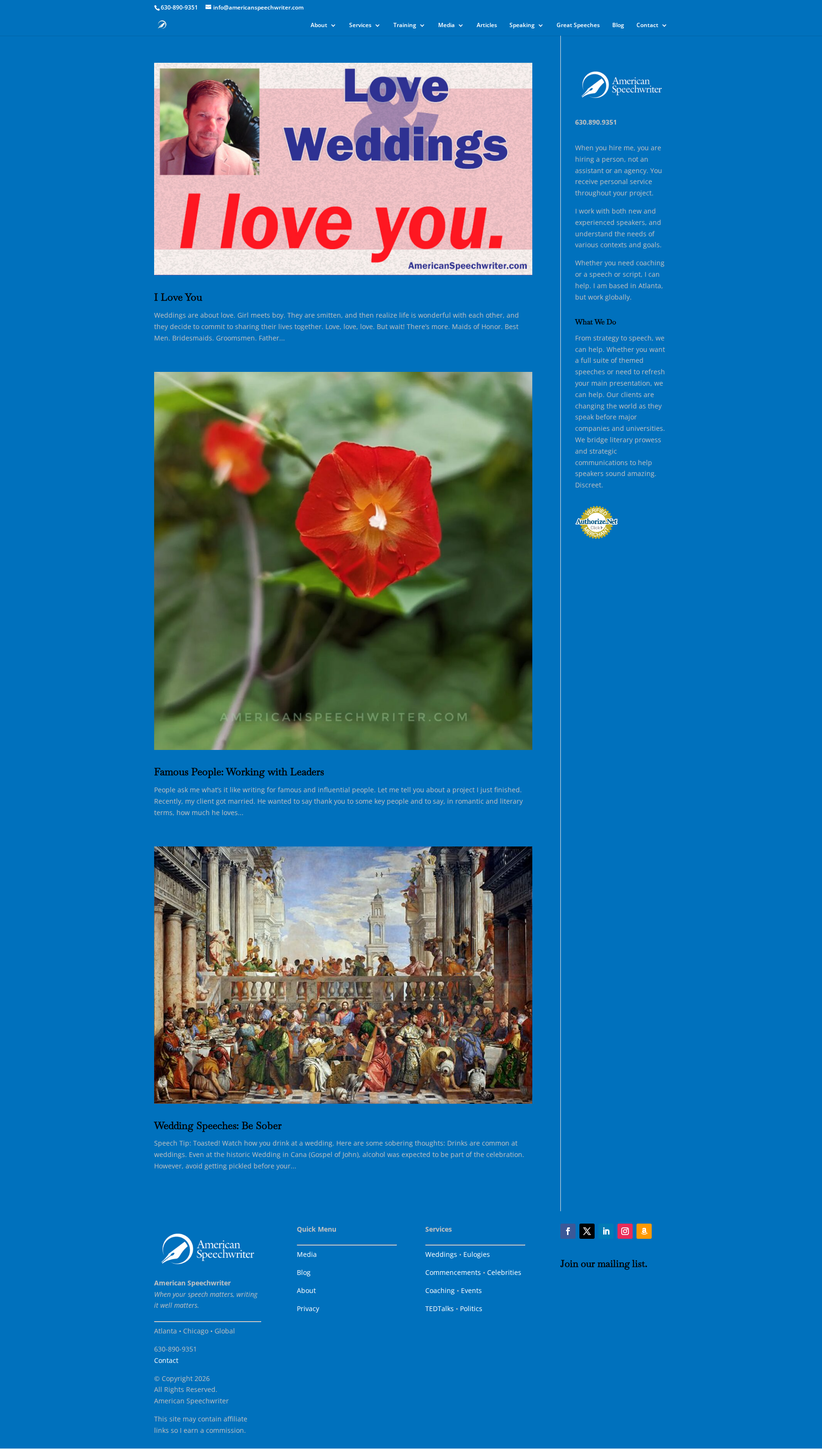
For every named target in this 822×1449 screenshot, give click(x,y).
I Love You (178, 297)
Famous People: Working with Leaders (239, 771)
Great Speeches (578, 25)
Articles (487, 25)
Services (360, 25)
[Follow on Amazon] (644, 1231)
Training (404, 25)
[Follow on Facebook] (568, 1231)
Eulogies (476, 1254)
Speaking (522, 25)
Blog (618, 25)
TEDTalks (439, 1308)
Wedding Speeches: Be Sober (218, 1125)
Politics (471, 1308)
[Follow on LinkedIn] (606, 1231)
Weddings (441, 1254)
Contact (647, 25)
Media (446, 25)
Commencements (453, 1272)
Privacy (308, 1308)
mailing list (621, 1263)
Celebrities (504, 1272)
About (319, 25)
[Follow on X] (587, 1231)
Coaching (440, 1290)
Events (471, 1290)
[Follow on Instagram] (625, 1231)
